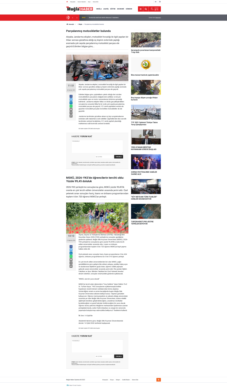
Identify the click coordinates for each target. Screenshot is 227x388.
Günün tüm (155, 17)
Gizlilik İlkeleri (126, 380)
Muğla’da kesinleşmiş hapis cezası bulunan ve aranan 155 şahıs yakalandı (111, 17)
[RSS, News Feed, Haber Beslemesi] (158, 380)
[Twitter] (71, 99)
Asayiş (105, 9)
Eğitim (112, 9)
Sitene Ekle (95, 1)
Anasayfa (105, 380)
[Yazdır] (71, 112)
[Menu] (140, 9)
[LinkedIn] (71, 102)
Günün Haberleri (82, 1)
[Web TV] (156, 2)
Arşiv (89, 1)
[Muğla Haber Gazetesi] (79, 9)
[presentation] (72, 18)
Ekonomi (120, 9)
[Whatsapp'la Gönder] (71, 106)
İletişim (118, 380)
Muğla (99, 9)
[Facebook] (71, 96)
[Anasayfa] (67, 1)
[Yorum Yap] (71, 116)
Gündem (129, 9)
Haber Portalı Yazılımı (75, 385)
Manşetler (72, 1)
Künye (112, 380)
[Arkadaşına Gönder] (71, 109)
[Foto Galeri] (160, 2)
